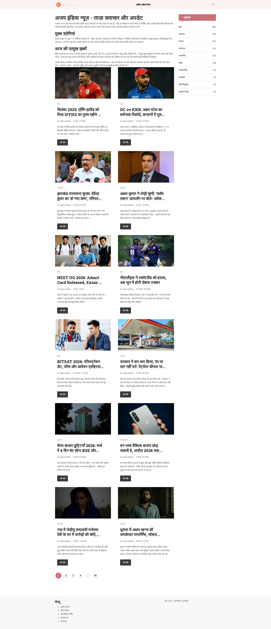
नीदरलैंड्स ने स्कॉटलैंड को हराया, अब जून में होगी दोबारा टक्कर (143, 280)
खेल (58, 104)
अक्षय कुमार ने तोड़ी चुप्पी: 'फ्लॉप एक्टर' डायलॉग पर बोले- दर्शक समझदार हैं (142, 198)
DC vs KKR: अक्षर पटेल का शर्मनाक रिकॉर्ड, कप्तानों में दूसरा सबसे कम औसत (142, 114)
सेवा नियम (65, 610)
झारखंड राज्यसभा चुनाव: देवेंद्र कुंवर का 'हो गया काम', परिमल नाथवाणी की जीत (78, 198)
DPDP (64, 621)
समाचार (182, 34)
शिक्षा (59, 272)
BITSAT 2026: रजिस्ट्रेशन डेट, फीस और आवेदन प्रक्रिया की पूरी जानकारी (78, 366)
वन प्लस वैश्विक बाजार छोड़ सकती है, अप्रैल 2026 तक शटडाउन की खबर (139, 450)
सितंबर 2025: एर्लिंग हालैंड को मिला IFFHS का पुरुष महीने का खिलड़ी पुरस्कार (79, 114)
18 (95, 575)
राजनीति (60, 188)
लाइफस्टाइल (184, 91)
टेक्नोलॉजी (123, 440)
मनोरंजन (123, 188)
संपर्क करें (64, 617)
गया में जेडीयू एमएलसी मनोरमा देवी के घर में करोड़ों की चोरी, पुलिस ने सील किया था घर (77, 534)
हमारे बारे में (65, 607)
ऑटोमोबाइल (183, 84)
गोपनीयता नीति (67, 614)
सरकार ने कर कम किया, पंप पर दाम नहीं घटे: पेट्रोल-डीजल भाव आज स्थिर (142, 366)
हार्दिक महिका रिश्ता (143, 4)
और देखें (62, 142)
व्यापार (122, 356)
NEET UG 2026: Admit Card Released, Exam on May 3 (80, 282)
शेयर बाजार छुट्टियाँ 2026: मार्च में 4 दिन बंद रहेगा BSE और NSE (79, 450)
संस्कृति (182, 77)
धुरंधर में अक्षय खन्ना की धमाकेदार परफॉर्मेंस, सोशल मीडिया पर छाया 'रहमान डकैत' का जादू (143, 537)
